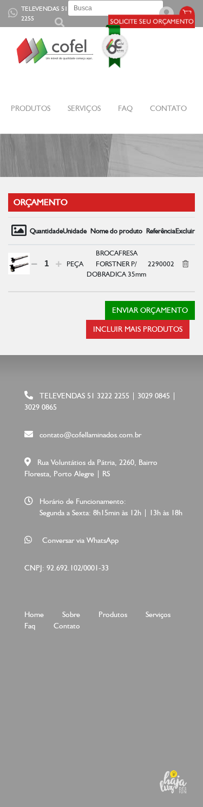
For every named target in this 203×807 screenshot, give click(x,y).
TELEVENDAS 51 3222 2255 (51, 13)
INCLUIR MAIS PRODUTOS (137, 329)
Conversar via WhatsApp (80, 540)
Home (34, 614)
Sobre (71, 614)
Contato (168, 108)
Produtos (113, 614)
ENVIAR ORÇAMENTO (150, 310)
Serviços (84, 108)
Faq (125, 108)
